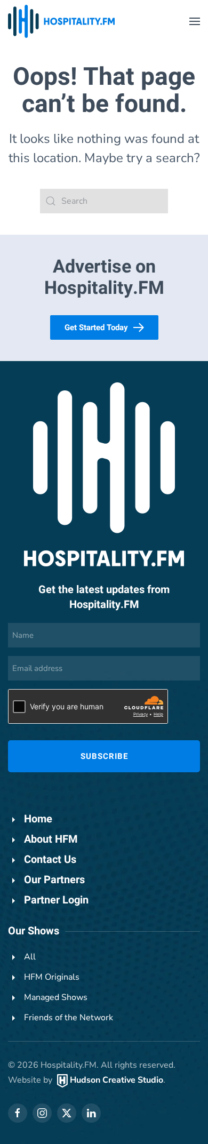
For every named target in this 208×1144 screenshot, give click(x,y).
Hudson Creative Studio (116, 1080)
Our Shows (33, 931)
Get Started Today (96, 327)
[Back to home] (61, 21)
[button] (194, 21)
